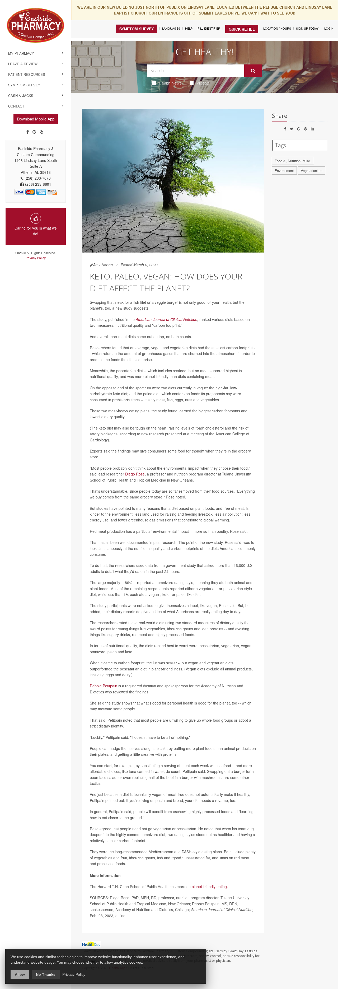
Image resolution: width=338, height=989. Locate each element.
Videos (203, 83)
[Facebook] (27, 131)
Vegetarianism (311, 170)
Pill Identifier (209, 28)
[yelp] (42, 131)
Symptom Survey (24, 84)
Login (329, 28)
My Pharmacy (21, 53)
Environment (284, 170)
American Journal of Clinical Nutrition (166, 319)
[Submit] (253, 70)
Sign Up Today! (307, 28)
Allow (20, 974)
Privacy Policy (36, 257)
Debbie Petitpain (103, 685)
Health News (170, 83)
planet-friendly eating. (210, 886)
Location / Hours (277, 28)
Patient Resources (26, 74)
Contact (16, 106)
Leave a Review (22, 63)
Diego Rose (135, 474)
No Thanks (45, 974)
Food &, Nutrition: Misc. (293, 160)
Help (189, 28)
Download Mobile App (35, 119)
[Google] (34, 131)
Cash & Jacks (20, 95)
